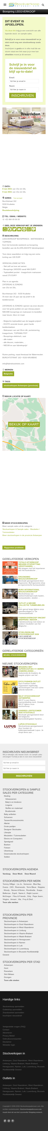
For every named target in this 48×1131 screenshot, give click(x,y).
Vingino (6, 899)
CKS (11, 887)
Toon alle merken (10, 902)
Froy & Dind (28, 899)
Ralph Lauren (32, 893)
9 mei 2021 (7, 192)
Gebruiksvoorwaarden (12, 1039)
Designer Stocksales (12, 829)
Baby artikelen (10, 814)
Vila (19, 899)
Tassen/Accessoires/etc (14, 820)
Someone (27, 884)
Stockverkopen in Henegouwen (17, 939)
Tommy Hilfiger (9, 884)
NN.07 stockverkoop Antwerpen (29, 697)
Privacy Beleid (9, 1036)
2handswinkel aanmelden (13, 1013)
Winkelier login (9, 1045)
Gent (6, 968)
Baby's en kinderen (13, 802)
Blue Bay (37, 884)
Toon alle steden (11, 980)
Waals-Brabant (31, 1063)
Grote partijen (10, 826)
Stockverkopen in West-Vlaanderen (19, 927)
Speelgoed (8, 842)
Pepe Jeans (38, 896)
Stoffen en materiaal (13, 808)
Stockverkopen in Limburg (15, 930)
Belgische (8, 374)
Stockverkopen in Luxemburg (16, 949)
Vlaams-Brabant (17, 1063)
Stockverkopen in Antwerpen (16, 921)
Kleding (7, 796)
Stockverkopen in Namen (14, 943)
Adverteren (7, 1033)
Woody (7, 890)
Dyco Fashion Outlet (29, 681)
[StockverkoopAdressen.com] (24, 4)
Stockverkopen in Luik (13, 946)
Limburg (6, 1063)
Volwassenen (10, 799)
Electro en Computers (13, 838)
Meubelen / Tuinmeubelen (15, 835)
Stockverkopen (21, 961)
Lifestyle (7, 832)
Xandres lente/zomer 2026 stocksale (29, 712)
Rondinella (30, 890)
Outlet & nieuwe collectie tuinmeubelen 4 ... (31, 605)
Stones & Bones (18, 890)
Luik (24, 1066)
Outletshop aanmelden (12, 1009)
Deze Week (18, 874)
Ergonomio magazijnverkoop (27, 578)
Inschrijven (24, 776)
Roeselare (8, 971)
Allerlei (7, 823)
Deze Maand (30, 874)
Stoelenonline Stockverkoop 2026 (28, 633)
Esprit (14, 893)
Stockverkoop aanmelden (13, 1006)
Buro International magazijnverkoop (29, 591)
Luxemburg (31, 1066)
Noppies (41, 887)
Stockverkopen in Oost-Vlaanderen (18, 924)
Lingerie (8, 805)
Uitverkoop (8, 851)
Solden (7, 857)
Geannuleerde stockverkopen (16, 854)
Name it (22, 893)
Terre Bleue (31, 887)
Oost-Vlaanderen (20, 1060)
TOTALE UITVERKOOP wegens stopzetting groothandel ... (29, 564)
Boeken (7, 845)
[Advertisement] (24, 159)
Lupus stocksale (27, 724)
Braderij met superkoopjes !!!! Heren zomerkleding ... (31, 669)
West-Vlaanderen (35, 1060)
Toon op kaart (17, 198)
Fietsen (7, 848)
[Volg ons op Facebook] (5, 1120)
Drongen (7, 977)
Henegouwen (8, 1066)
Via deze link (10, 31)
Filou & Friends (19, 896)
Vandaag (7, 874)
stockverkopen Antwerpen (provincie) (21, 385)
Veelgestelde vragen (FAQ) (14, 1027)
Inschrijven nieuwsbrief (12, 1016)
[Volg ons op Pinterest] (12, 1120)
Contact (6, 1030)
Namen (18, 1066)
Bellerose (7, 893)
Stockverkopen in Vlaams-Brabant (18, 933)
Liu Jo (19, 884)
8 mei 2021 (7, 189)
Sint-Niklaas (9, 974)
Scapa (39, 890)
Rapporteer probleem (13, 548)
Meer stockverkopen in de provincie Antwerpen (22, 535)
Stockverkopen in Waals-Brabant (17, 936)
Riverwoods (20, 887)
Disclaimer (7, 1042)
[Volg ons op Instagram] (8, 1120)
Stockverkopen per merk (22, 880)
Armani (13, 899)
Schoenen (8, 817)
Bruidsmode (10, 811)
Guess (5, 887)
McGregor (7, 896)
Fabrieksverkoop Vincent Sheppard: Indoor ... (32, 619)
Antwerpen (8, 965)
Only (29, 896)
